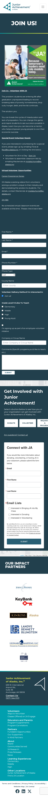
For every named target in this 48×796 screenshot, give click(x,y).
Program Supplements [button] (18, 723)
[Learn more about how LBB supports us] (24, 631)
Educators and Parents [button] (20, 720)
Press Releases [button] (14, 752)
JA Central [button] (30, 786)
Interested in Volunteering (21, 517)
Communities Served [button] (17, 746)
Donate (11, 423)
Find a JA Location (16, 776)
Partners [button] (12, 729)
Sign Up (32, 156)
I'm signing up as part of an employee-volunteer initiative (23, 329)
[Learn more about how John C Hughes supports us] (24, 589)
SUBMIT (24, 541)
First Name (7, 232)
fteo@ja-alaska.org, (10, 150)
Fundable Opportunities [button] (19, 732)
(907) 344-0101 (12, 698)
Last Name (7, 240)
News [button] (10, 755)
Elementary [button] (13, 761)
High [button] (10, 767)
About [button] (11, 741)
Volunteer (27, 423)
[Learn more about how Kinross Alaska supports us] (24, 617)
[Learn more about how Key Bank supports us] (24, 603)
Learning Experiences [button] (19, 759)
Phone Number (9, 263)
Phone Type (7, 271)
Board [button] (10, 744)
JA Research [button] (13, 749)
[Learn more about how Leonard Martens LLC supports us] (24, 645)
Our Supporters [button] (15, 735)
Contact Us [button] (12, 696)
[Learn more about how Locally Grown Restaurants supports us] (24, 659)
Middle (8, 311)
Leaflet (22, 555)
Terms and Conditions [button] (11, 783)
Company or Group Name (13, 338)
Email (5, 251)
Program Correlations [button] (18, 725)
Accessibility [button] (40, 783)
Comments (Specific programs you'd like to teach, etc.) (24, 350)
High (7, 314)
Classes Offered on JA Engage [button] (21, 716)
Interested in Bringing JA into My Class (24, 509)
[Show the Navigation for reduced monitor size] (43, 7)
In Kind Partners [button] (15, 737)
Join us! (8, 296)
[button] (18, 791)
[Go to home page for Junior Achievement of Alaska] (17, 6)
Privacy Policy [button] (27, 783)
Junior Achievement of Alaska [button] (21, 773)
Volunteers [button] (13, 711)
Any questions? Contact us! (16, 435)
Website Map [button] (19, 786)
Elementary (10, 307)
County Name (8, 281)
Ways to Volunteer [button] (16, 713)
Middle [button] (11, 764)
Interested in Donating (20, 514)
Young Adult (10, 318)
